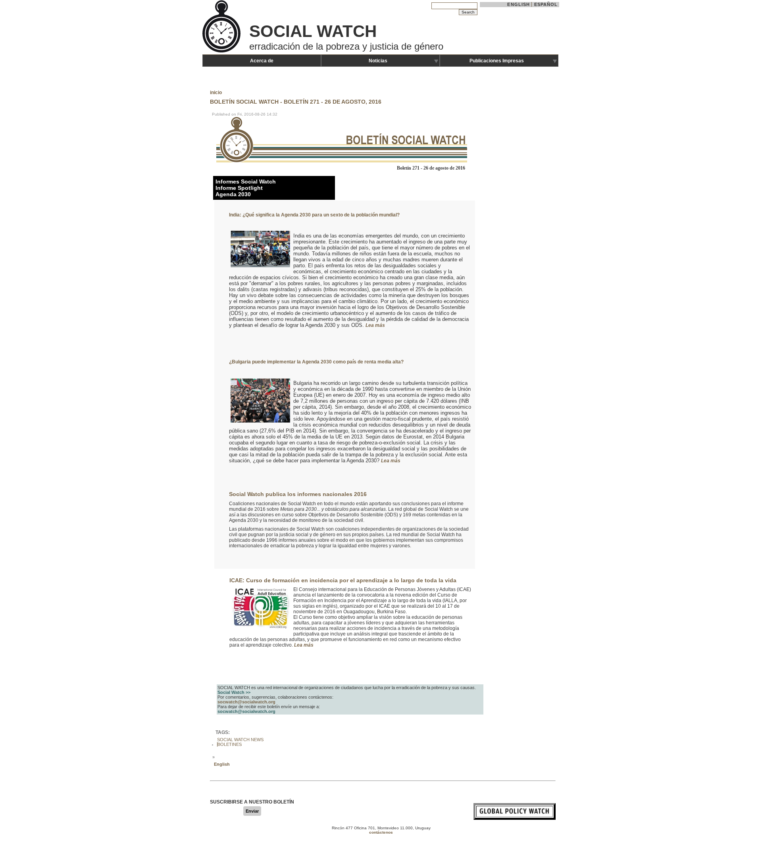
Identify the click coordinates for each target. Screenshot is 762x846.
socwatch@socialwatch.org (246, 701)
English (518, 4)
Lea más (375, 325)
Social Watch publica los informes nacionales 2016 (298, 494)
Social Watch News (240, 739)
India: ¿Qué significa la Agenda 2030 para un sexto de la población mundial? (314, 215)
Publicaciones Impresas (497, 61)
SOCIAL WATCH (313, 31)
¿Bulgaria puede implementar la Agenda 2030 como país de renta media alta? (316, 362)
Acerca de (261, 61)
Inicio (216, 92)
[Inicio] (222, 51)
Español (546, 4)
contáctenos (381, 832)
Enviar (252, 811)
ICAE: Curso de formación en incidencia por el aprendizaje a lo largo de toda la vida (342, 580)
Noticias (378, 61)
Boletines (229, 744)
